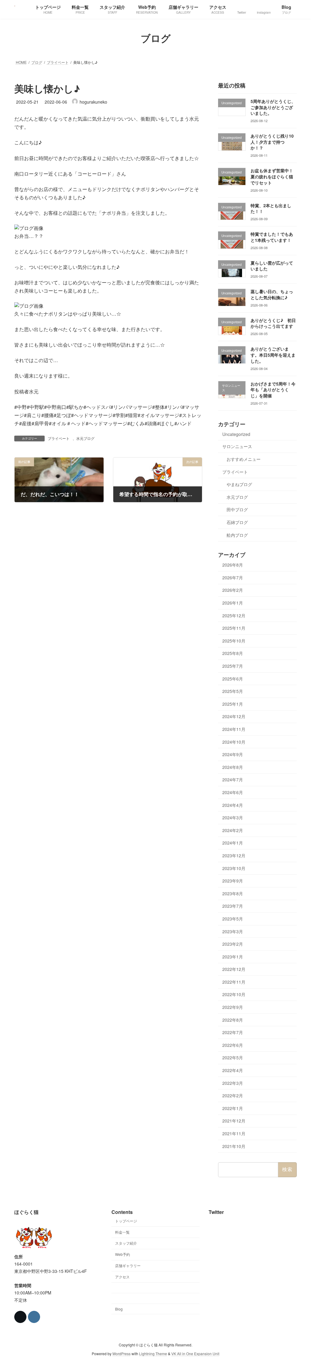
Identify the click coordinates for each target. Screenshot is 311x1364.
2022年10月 (233, 994)
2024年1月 (232, 843)
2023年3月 (232, 931)
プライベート (59, 438)
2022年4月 (232, 1070)
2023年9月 (232, 881)
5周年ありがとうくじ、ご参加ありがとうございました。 (273, 107)
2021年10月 (233, 1146)
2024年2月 (232, 830)
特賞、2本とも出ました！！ (271, 208)
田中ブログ (237, 509)
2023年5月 (232, 919)
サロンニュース (237, 446)
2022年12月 (233, 969)
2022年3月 (232, 1083)
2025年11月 (233, 628)
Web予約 (122, 1254)
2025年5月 (232, 691)
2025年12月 (233, 615)
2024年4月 (232, 805)
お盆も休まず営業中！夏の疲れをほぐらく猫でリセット (272, 176)
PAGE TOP (297, 1317)
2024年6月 (232, 792)
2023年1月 (232, 956)
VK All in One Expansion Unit (195, 1353)
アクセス (122, 1276)
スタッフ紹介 (126, 1243)
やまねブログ (239, 484)
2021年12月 (233, 1121)
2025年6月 (232, 678)
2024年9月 (232, 754)
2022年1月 (232, 1108)
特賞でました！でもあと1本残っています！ (272, 237)
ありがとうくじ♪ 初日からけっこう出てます (273, 323)
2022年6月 (232, 1045)
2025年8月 (232, 653)
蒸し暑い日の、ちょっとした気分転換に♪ (272, 294)
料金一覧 (122, 1231)
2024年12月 (233, 716)
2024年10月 (233, 742)
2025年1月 (232, 704)
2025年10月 (233, 640)
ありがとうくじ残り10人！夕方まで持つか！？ (272, 142)
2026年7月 (232, 577)
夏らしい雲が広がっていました (272, 265)
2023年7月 (232, 906)
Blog (119, 1308)
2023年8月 (232, 893)
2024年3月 (232, 817)
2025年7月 (232, 666)
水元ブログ (85, 438)
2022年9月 (232, 1007)
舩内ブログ (237, 535)
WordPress (121, 1353)
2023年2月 (232, 944)
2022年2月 (232, 1095)
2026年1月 (232, 603)
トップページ (126, 1220)
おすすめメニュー (244, 459)
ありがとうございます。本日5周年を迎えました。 (273, 355)
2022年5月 (232, 1057)
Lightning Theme (153, 1353)
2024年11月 (233, 729)
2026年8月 (232, 565)
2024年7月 (232, 779)
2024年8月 (232, 767)
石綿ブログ (237, 522)
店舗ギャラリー (128, 1265)
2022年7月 (232, 1032)
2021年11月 (233, 1133)
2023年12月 (233, 855)
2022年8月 (232, 1019)
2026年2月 (232, 590)
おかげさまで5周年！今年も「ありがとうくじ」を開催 (273, 389)
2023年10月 (233, 868)
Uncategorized (236, 434)
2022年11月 (233, 981)
